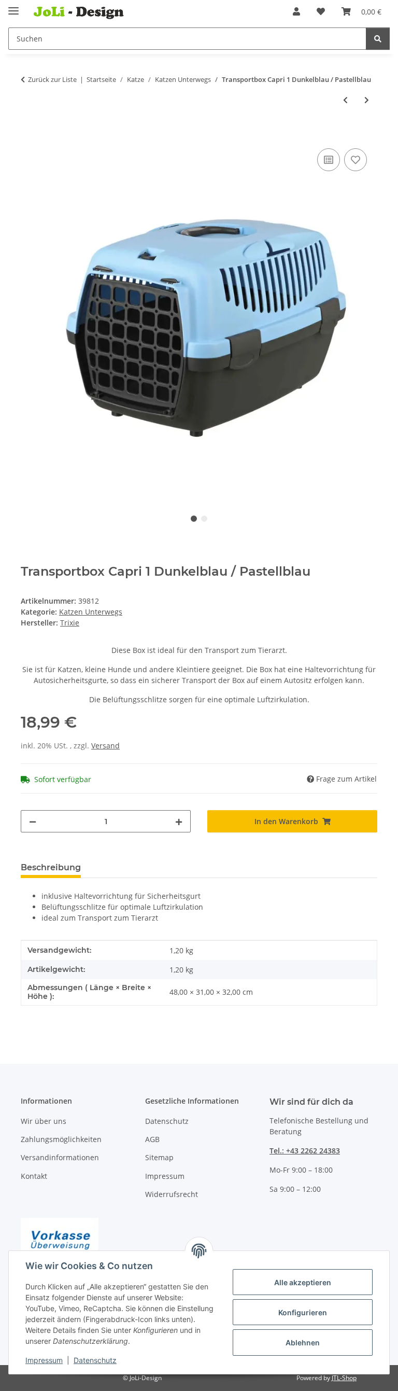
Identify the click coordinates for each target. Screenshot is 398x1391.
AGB (152, 1139)
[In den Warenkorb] (29, 134)
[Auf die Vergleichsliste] (328, 159)
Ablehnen (303, 1342)
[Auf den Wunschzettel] (355, 159)
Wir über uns (43, 1121)
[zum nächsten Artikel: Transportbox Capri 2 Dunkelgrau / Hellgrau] (366, 100)
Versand (105, 745)
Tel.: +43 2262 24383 (304, 1151)
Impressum (44, 1360)
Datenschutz (95, 1360)
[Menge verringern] (32, 821)
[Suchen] (378, 38)
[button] (296, 11)
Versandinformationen (60, 1157)
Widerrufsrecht (171, 1194)
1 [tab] (194, 519)
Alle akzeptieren (302, 1282)
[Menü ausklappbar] (13, 6)
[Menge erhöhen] (178, 821)
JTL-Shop (344, 1377)
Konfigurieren (302, 1312)
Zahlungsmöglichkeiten (61, 1139)
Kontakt (34, 1176)
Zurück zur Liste (52, 79)
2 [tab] (204, 519)
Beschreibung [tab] (51, 867)
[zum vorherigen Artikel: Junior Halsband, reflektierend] (345, 100)
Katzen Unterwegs (90, 612)
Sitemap (159, 1157)
